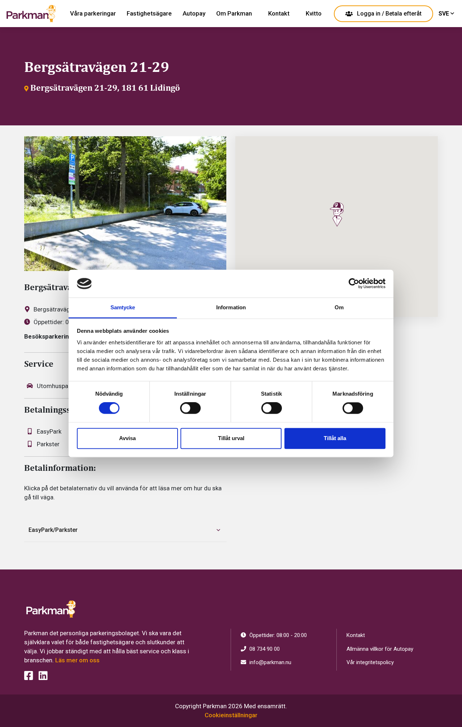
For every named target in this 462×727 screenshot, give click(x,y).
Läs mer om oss (77, 660)
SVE (444, 13)
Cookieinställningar (231, 715)
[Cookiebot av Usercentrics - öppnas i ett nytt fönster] (353, 283)
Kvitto (314, 13)
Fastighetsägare (149, 13)
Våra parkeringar (93, 13)
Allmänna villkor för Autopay (379, 649)
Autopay (194, 13)
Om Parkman (234, 13)
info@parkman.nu (269, 662)
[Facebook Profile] (28, 676)
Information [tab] (231, 307)
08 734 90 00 (264, 649)
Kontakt (278, 13)
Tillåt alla (335, 438)
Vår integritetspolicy (370, 662)
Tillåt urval (231, 438)
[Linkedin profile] (43, 676)
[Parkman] (31, 14)
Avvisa (127, 438)
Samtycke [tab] (122, 307)
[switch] (190, 408)
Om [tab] (339, 307)
